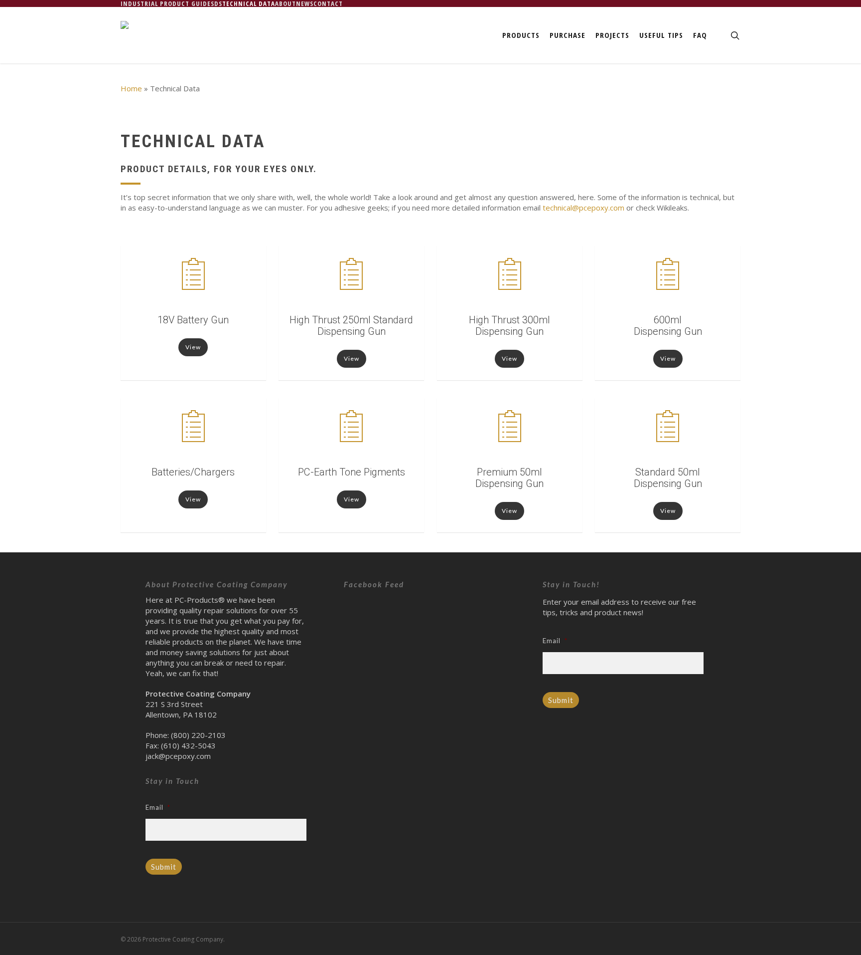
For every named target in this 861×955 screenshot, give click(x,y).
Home (131, 88)
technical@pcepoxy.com (583, 208)
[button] (193, 347)
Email (157, 807)
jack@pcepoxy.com (178, 756)
